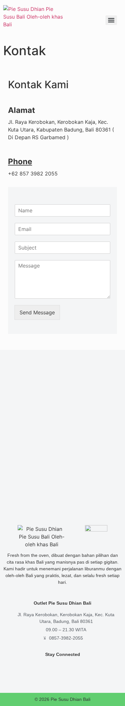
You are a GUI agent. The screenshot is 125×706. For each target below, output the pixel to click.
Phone (20, 161)
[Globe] (77, 666)
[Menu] (111, 20)
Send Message (37, 312)
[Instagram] (48, 666)
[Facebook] (63, 666)
